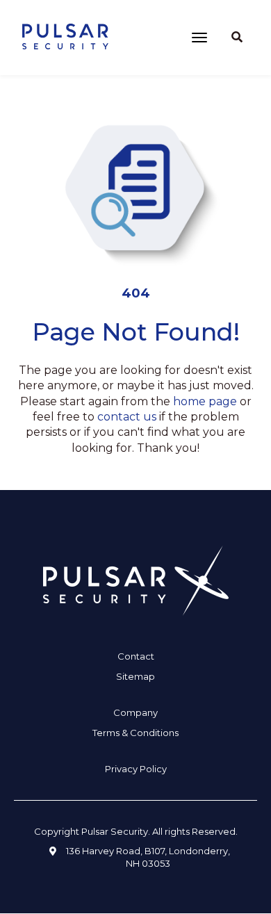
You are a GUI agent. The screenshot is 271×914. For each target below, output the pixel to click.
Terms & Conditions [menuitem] (135, 732)
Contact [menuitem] (135, 656)
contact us (126, 416)
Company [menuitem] (135, 712)
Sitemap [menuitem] (135, 676)
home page (205, 401)
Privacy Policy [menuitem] (136, 768)
